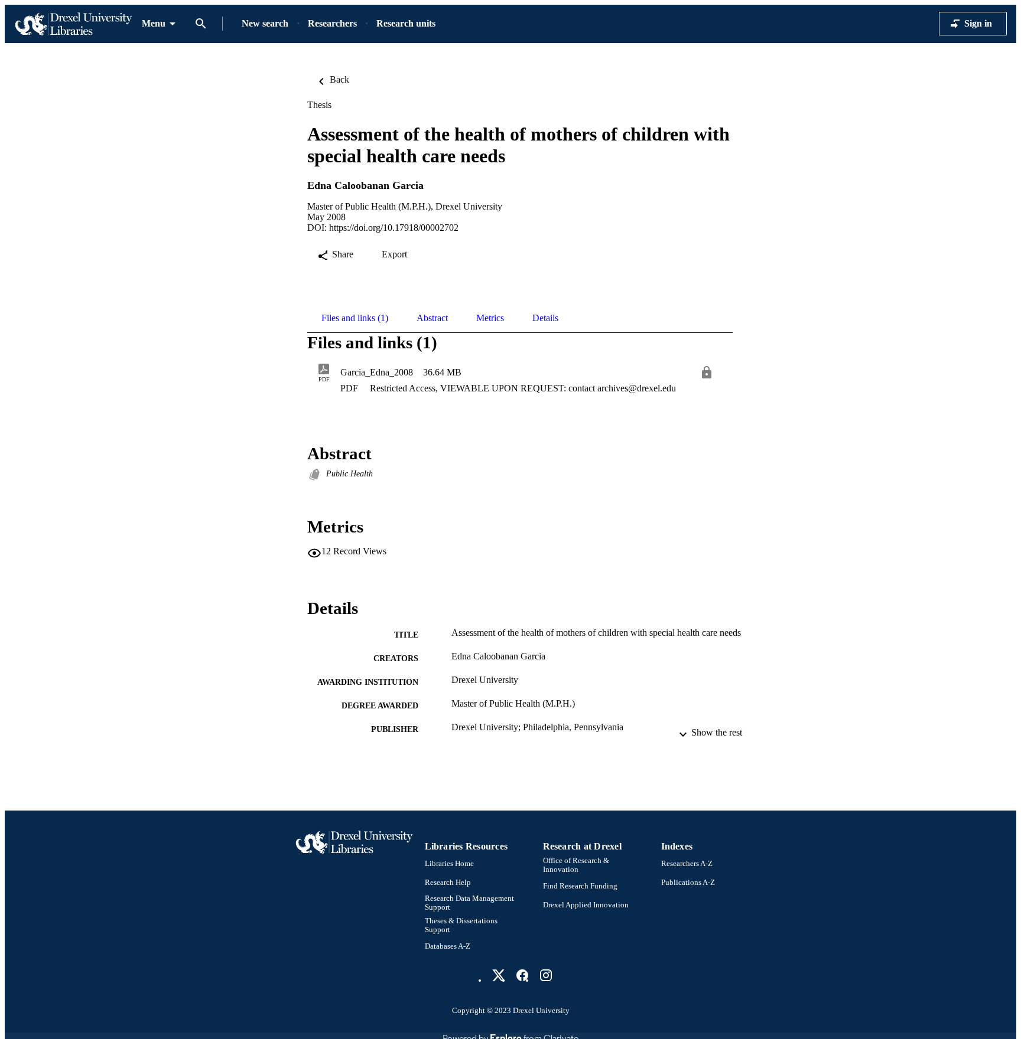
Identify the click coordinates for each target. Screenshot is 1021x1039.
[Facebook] (522, 975)
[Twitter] (498, 975)
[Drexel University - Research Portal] (73, 24)
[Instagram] (546, 975)
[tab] (354, 318)
